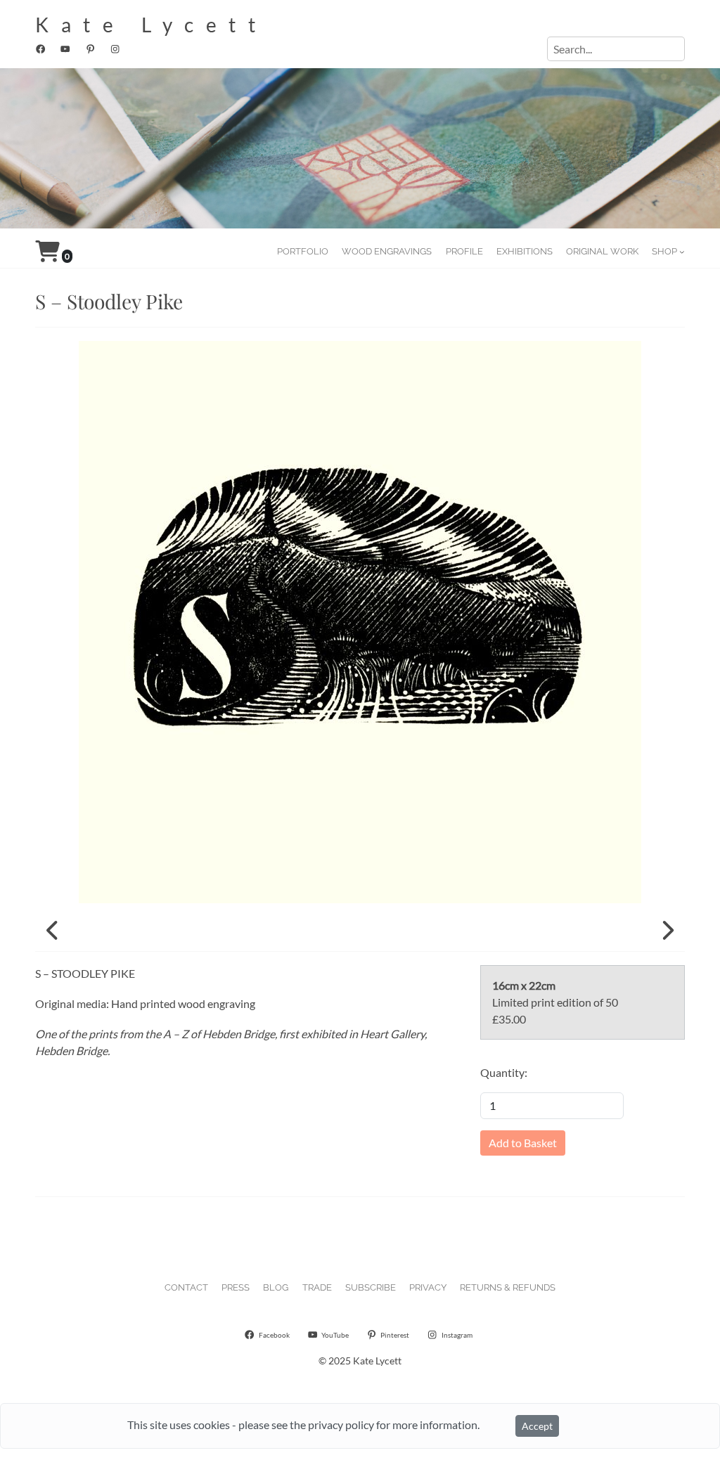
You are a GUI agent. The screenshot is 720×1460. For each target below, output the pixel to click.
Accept (537, 1426)
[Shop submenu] (682, 251)
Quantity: (503, 1072)
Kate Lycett (151, 25)
